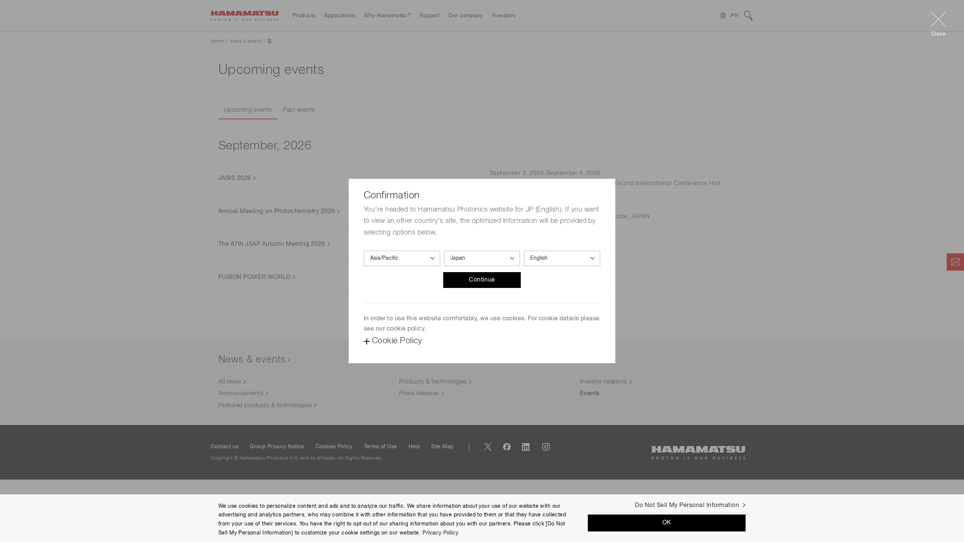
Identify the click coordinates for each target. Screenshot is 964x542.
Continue (482, 280)
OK (666, 523)
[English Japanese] (562, 258)
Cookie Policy (397, 341)
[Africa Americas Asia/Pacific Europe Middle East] (402, 258)
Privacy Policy (440, 533)
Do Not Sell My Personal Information (687, 505)
